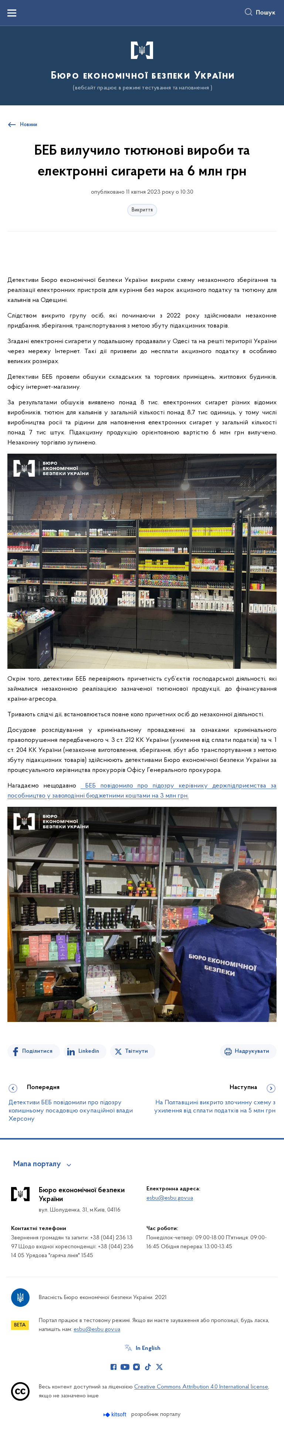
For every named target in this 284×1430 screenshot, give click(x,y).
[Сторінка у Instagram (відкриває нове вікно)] (136, 1366)
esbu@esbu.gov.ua (169, 1198)
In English (148, 1348)
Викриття (142, 210)
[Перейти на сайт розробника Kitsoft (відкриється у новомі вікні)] (116, 1414)
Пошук (265, 13)
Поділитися (37, 1051)
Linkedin (88, 1051)
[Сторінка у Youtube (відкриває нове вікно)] (125, 1366)
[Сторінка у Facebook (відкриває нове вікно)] (113, 1366)
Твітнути (136, 1051)
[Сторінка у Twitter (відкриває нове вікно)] (159, 1366)
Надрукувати (252, 1051)
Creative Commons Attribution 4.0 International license (201, 1387)
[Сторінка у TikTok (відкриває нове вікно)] (147, 1366)
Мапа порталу (37, 1164)
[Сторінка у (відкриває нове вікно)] (170, 1366)
